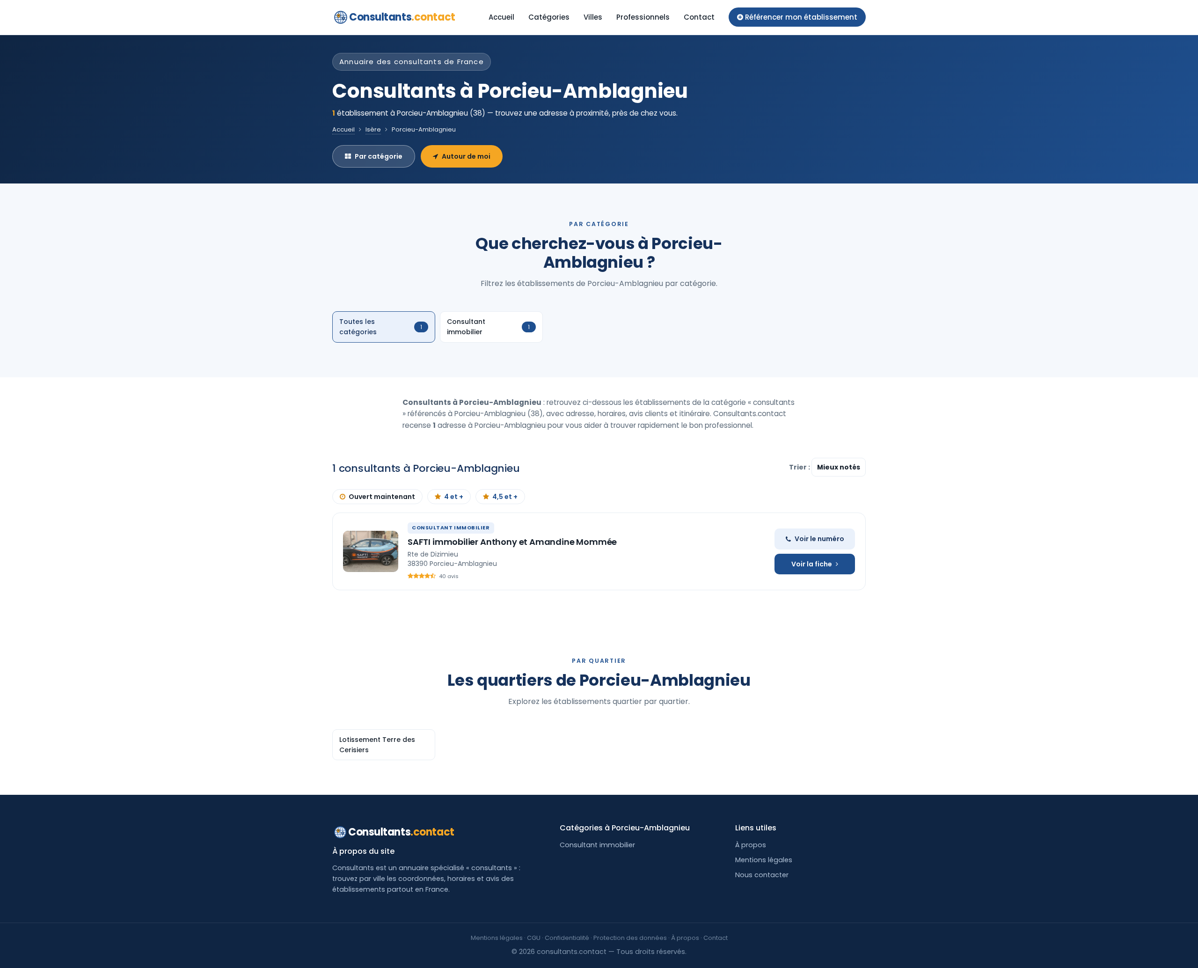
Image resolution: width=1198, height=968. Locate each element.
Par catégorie (378, 156)
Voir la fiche (811, 564)
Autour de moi (466, 156)
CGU (534, 937)
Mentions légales (763, 860)
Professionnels (643, 17)
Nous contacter (762, 875)
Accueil (501, 17)
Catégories (549, 17)
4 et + (453, 496)
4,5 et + (505, 496)
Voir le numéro (819, 538)
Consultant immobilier (597, 845)
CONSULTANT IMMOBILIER (451, 527)
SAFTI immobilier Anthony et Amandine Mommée (512, 542)
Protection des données (630, 937)
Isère (373, 129)
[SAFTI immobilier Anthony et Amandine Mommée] (370, 551)
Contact (699, 17)
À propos (750, 845)
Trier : (800, 467)
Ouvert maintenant (382, 496)
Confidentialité (567, 937)
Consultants (402, 17)
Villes (593, 17)
